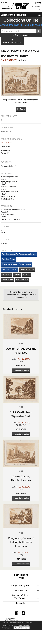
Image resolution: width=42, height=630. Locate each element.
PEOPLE (26, 274)
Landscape (6, 274)
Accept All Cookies (21, 628)
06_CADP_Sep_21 (27, 269)
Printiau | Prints (8, 259)
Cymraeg (37, 3)
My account (36, 6)
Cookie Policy (24, 625)
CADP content (22, 279)
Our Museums (6, 7)
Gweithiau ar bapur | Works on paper (16, 264)
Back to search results (12, 43)
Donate (4, 3)
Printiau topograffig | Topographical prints (19, 254)
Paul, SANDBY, (9, 60)
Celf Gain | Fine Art (9, 269)
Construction (7, 279)
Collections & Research (13, 14)
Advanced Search (22, 35)
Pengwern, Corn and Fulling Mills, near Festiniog (21, 542)
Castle (17, 274)
